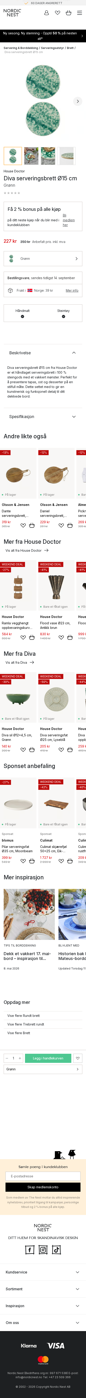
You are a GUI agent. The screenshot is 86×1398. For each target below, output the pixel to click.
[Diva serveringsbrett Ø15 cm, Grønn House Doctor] (43, 100)
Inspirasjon (15, 1306)
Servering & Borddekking (21, 48)
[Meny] (79, 12)
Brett (70, 48)
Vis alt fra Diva (16, 662)
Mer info (72, 290)
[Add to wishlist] (23, 525)
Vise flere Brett (18, 1033)
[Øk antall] (20, 1058)
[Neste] (77, 101)
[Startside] (12, 12)
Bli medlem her (69, 220)
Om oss (12, 1322)
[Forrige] (8, 101)
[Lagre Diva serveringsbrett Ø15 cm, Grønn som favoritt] (77, 1058)
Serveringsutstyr (52, 48)
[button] (12, 193)
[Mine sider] (46, 12)
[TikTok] (56, 1249)
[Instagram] (43, 1249)
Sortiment (14, 1289)
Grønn (11, 1069)
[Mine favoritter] (57, 12)
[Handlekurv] (68, 12)
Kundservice (16, 1272)
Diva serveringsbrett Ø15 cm (24, 52)
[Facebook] (29, 1249)
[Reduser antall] (7, 1058)
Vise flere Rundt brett (23, 1016)
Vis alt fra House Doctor (24, 550)
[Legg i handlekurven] (32, 525)
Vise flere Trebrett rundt (25, 1024)
